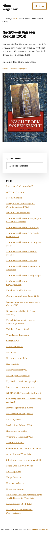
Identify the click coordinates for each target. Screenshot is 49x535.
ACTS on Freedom (15, 192)
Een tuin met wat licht (17, 358)
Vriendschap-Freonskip (17, 335)
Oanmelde (43, 529)
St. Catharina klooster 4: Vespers (21, 260)
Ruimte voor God (14, 346)
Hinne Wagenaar (10, 7)
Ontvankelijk (12, 341)
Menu (41, 6)
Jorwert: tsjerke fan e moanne (20, 408)
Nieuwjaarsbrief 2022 (16, 370)
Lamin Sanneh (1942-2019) (19, 504)
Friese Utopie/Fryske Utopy (19, 466)
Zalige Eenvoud (13, 477)
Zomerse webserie (15, 483)
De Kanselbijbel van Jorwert (19, 413)
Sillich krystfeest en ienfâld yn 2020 (23, 460)
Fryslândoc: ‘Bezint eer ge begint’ (22, 381)
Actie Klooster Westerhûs (18, 454)
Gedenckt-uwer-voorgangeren (15, 68)
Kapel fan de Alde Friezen (18, 290)
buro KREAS (33, 529)
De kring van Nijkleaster (18, 375)
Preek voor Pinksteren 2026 (19, 186)
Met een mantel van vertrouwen (21, 387)
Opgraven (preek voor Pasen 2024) (22, 296)
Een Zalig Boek (13, 471)
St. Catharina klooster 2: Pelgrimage (23, 275)
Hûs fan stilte (12, 364)
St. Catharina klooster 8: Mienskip (22, 227)
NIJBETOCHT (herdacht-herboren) (23, 393)
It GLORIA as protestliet (18, 212)
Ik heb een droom (14, 489)
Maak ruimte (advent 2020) (19, 425)
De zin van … (12, 352)
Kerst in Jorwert (14, 419)
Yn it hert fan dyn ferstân (18, 329)
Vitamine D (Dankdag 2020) (19, 437)
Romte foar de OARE (16, 431)
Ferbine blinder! (14, 198)
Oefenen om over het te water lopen (23, 448)
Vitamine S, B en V (15, 442)
